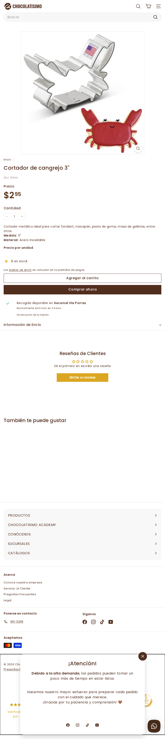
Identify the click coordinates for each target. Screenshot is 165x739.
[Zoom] (138, 148)
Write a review (82, 377)
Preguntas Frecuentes (20, 594)
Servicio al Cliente (17, 588)
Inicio (8, 159)
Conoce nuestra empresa (23, 582)
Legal (8, 600)
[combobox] (82, 17)
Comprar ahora (82, 289)
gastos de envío (20, 270)
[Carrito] (148, 6)
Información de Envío (22, 324)
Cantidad (12, 208)
